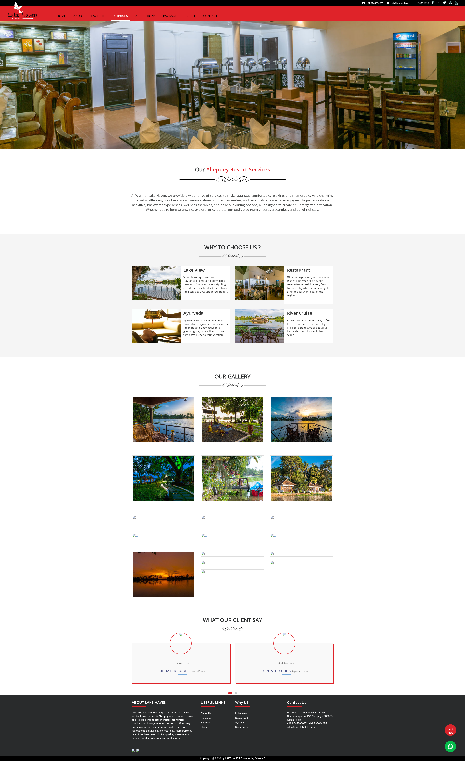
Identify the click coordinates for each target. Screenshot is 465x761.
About (78, 16)
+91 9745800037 (374, 3)
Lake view (241, 713)
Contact (210, 16)
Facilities (98, 16)
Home (61, 16)
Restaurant (241, 717)
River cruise (242, 727)
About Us (206, 713)
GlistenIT (260, 758)
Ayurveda (240, 722)
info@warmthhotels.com (402, 3)
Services (121, 16)
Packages (170, 16)
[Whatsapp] (450, 746)
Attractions (145, 16)
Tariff (191, 16)
